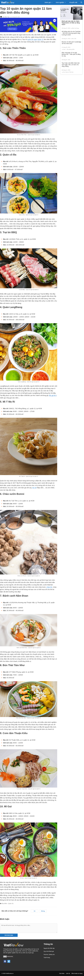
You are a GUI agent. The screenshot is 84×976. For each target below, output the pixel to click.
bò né (34, 488)
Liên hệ (68, 973)
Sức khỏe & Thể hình (68, 72)
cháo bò (49, 587)
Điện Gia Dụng (75, 28)
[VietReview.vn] (7, 2)
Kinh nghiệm (60, 2)
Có (34, 911)
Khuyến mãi (73, 2)
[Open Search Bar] (81, 2)
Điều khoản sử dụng (77, 973)
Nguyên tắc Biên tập (49, 948)
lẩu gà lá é (52, 395)
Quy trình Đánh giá (49, 951)
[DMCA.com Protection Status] (8, 957)
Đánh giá (48, 2)
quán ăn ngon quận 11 (35, 39)
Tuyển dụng (47, 957)
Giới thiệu (61, 973)
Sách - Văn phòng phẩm (69, 49)
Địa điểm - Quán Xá (7, 903)
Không (43, 911)
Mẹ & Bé (74, 38)
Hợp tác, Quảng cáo (49, 954)
